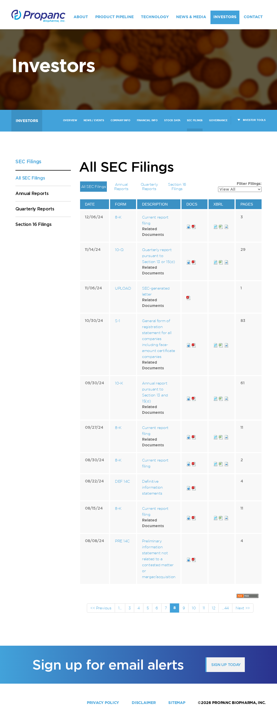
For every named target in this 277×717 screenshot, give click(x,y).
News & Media (191, 16)
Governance (218, 120)
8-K (118, 217)
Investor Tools (254, 120)
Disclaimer (144, 703)
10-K (119, 383)
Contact (253, 16)
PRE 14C (122, 541)
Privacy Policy (103, 703)
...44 (225, 608)
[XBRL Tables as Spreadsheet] (221, 225)
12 (213, 608)
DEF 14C (122, 481)
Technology (155, 16)
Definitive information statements (152, 487)
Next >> (243, 608)
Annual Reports (32, 193)
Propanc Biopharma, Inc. (239, 702)
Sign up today (226, 664)
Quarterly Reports (34, 209)
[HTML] (188, 225)
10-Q (119, 249)
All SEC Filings (30, 178)
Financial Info (147, 120)
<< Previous (100, 608)
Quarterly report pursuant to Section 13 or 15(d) (158, 255)
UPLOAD (123, 288)
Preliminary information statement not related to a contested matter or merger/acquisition (159, 559)
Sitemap (176, 703)
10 (194, 608)
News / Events (94, 120)
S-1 (117, 320)
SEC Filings (195, 120)
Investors (224, 16)
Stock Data (172, 120)
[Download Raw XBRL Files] (226, 225)
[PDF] (194, 225)
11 (204, 608)
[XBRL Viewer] (215, 225)
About (81, 16)
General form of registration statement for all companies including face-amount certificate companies (158, 338)
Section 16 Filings (33, 224)
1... (120, 608)
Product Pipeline (114, 16)
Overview (70, 120)
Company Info (120, 120)
